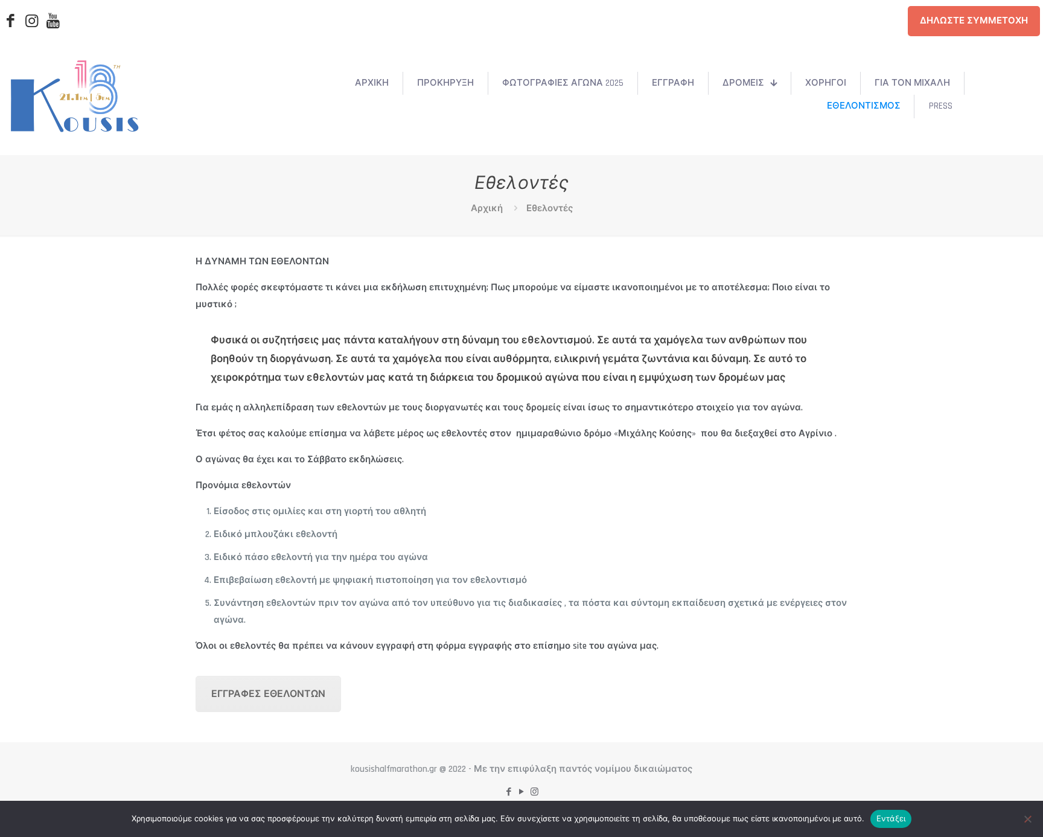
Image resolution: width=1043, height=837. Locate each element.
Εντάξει (891, 818)
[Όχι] (1028, 819)
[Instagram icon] (534, 792)
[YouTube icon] (521, 792)
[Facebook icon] (509, 792)
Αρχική (487, 208)
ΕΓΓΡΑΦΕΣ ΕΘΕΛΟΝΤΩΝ (268, 694)
